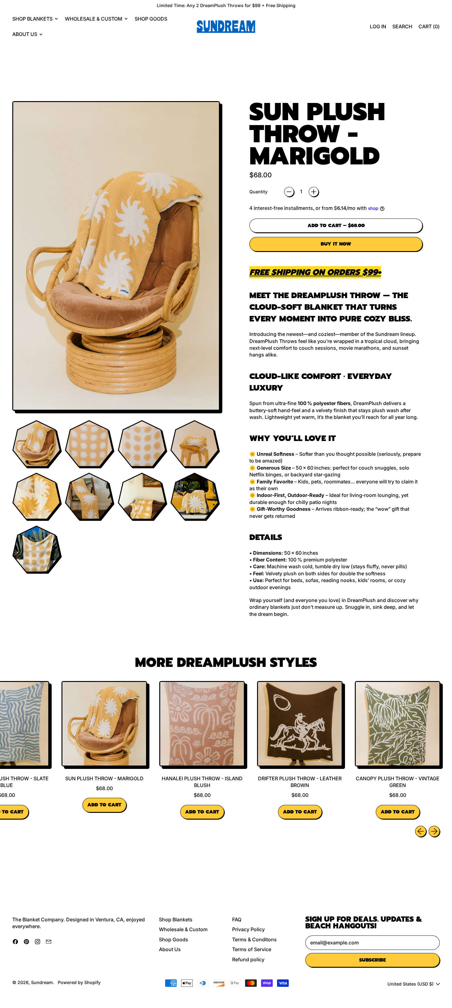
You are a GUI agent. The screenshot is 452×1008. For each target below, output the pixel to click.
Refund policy (248, 959)
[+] (314, 192)
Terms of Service (251, 949)
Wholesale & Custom (183, 929)
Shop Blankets (175, 919)
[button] (402, 26)
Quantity (258, 191)
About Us (170, 949)
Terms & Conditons (254, 939)
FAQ (236, 919)
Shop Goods (151, 19)
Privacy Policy (248, 929)
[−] (289, 192)
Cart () (429, 28)
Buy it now (336, 244)
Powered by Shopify (79, 982)
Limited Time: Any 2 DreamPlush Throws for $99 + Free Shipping (226, 5)
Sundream (42, 982)
